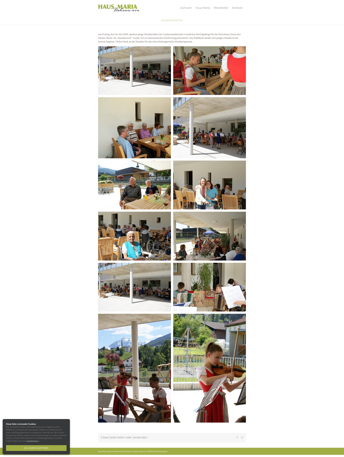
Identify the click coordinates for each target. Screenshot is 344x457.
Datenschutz (162, 451)
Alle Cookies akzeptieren (36, 448)
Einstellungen (32, 441)
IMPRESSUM (152, 451)
